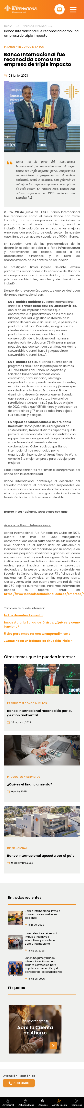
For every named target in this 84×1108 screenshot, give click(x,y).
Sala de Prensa (34, 26)
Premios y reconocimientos (24, 46)
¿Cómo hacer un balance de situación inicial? (38, 641)
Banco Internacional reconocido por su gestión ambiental (39, 713)
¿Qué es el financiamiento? (29, 784)
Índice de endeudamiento (23, 615)
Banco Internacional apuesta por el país (40, 856)
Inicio (8, 26)
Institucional (17, 848)
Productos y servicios (23, 777)
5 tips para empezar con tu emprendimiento (37, 634)
